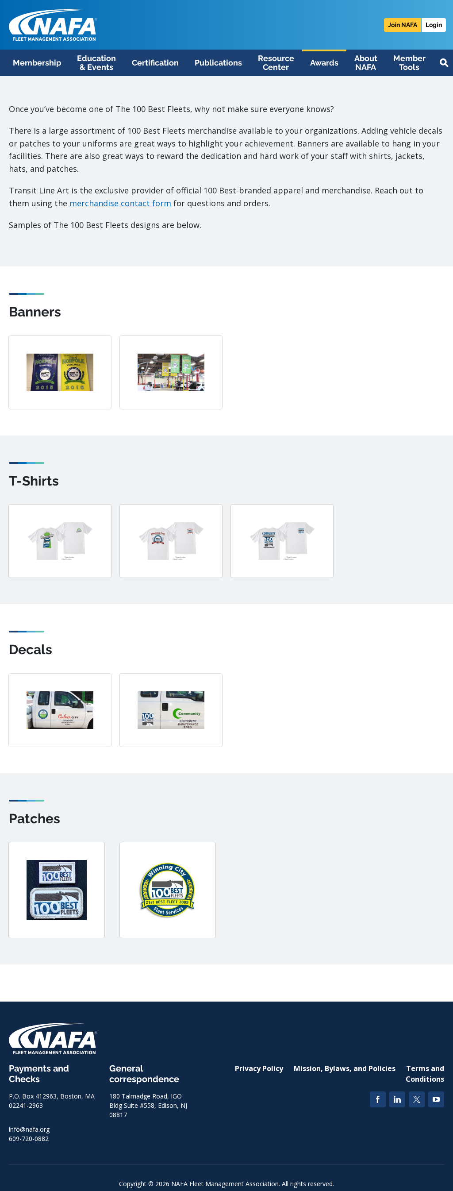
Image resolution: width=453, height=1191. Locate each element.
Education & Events (96, 63)
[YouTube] (436, 1099)
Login (434, 24)
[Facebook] (378, 1099)
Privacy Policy (259, 1068)
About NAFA (365, 63)
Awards (324, 62)
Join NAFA (402, 24)
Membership (37, 62)
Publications (218, 62)
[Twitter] (417, 1099)
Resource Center (276, 63)
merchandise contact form (120, 203)
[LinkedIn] (397, 1099)
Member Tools (409, 63)
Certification (155, 62)
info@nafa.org (29, 1129)
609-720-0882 (29, 1138)
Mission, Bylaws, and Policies (344, 1068)
